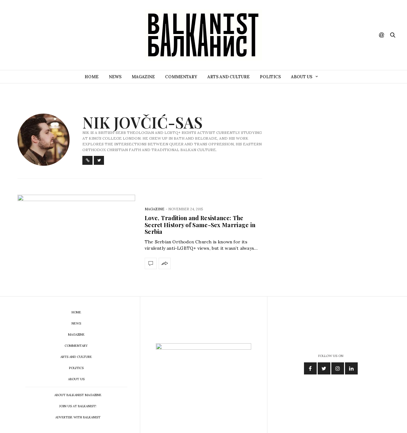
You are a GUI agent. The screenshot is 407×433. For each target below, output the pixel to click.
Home (92, 77)
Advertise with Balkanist (77, 417)
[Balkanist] (203, 35)
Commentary (181, 77)
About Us (301, 77)
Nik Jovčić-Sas (142, 122)
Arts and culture (228, 77)
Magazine (143, 77)
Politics (270, 77)
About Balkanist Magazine (77, 395)
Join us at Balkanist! (77, 406)
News (115, 77)
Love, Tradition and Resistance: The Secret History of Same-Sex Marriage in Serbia (200, 224)
